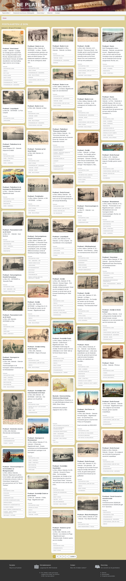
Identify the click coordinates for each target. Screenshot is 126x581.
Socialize (12, 565)
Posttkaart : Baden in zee (36, 46)
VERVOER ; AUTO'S (57, 499)
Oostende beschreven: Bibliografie (23, 13)
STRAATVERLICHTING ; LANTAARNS (111, 471)
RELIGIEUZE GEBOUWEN (84, 435)
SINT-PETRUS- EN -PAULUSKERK (85, 433)
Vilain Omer (55, 442)
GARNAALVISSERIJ (8, 502)
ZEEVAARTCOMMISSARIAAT (84, 269)
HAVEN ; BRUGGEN (82, 267)
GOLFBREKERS (81, 490)
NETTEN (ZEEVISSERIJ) (108, 377)
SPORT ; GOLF (31, 410)
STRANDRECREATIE (8, 80)
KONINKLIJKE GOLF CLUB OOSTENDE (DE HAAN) (37, 407)
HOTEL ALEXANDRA (82, 320)
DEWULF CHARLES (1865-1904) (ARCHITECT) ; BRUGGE (35, 278)
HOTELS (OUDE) (7, 75)
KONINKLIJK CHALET (33, 507)
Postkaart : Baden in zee (35, 106)
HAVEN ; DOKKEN (82, 220)
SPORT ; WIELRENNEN (58, 433)
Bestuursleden (105, 574)
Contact (57, 13)
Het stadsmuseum (45, 565)
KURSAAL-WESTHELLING (59, 210)
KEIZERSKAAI (81, 262)
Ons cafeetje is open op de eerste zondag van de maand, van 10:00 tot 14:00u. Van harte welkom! (50, 574)
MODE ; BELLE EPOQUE (33, 75)
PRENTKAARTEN (107, 512)
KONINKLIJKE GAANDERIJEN (60, 492)
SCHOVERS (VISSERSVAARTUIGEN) (12, 500)
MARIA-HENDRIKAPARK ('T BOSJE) (86, 526)
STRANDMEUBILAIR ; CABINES (60, 372)
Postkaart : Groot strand (10, 48)
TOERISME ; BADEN (33, 170)
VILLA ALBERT (81, 181)
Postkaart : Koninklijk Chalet (62, 338)
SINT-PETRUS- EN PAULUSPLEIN (85, 437)
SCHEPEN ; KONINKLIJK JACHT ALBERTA (87, 383)
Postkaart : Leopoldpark (10, 108)
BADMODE (30, 77)
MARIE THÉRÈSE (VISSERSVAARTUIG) (12, 509)
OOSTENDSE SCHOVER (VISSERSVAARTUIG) (58, 166)
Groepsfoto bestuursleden (108, 576)
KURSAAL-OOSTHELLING (59, 310)
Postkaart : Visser (108, 363)
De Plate (29, 4)
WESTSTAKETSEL (7, 201)
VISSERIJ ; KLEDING (8, 443)
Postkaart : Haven (83, 344)
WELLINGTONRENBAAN (58, 501)
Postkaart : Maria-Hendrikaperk (87, 514)
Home (4, 18)
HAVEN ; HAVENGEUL (8, 246)
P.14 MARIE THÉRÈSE (8, 507)
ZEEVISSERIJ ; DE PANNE (9, 515)
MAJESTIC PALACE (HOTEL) (84, 177)
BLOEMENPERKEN (107, 424)
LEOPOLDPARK (7, 120)
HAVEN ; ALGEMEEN (82, 369)
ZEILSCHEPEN (7, 248)
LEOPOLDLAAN (106, 466)
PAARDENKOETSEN (32, 412)
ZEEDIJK (5, 70)
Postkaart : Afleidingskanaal (86, 246)
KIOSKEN (55, 255)
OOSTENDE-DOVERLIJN (58, 158)
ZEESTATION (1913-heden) (109, 130)
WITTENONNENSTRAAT (33, 267)
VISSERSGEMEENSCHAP (9, 440)
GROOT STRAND (7, 77)
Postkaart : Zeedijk (34, 302)
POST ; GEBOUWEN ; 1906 (10, 289)
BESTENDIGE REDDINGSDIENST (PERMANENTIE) (110, 281)
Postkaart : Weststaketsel (110, 201)
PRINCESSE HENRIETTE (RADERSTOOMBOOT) (59, 150)
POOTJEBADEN (31, 210)
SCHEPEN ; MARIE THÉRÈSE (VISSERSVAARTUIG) (10, 512)
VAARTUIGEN (7, 331)
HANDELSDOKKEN (82, 265)
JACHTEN (80, 385)
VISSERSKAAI (7, 495)
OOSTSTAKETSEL (7, 384)
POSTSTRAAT (31, 272)
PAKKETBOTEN (7, 160)
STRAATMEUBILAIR (32, 274)
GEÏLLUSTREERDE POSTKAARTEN (61, 425)
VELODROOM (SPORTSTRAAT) (60, 431)
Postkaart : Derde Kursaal (61, 192)
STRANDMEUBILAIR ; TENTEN (10, 82)
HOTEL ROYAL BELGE (58, 305)
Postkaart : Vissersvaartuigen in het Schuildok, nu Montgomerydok (13, 469)
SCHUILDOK (6, 493)
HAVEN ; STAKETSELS (8, 158)
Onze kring (40, 13)
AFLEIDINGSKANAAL (83, 260)
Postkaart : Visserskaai (109, 257)
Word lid (49, 13)
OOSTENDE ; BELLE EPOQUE (60, 312)
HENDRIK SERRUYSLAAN (9, 291)
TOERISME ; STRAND (33, 167)
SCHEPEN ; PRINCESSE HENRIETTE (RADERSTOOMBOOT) (61, 153)
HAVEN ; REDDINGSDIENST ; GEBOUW (112, 283)
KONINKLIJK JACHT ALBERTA (85, 380)
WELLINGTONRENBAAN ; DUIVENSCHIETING (59, 428)
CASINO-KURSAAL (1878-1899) (35, 125)
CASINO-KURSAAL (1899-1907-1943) (36, 79)
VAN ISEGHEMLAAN (57, 213)
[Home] (9, 5)
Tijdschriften (5, 13)
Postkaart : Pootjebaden (35, 196)
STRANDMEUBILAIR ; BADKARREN (11, 84)
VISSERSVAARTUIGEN (9, 497)
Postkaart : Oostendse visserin (13, 429)
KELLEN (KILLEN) (57, 367)
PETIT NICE (6, 73)
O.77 (54, 163)
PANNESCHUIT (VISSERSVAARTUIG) (12, 504)
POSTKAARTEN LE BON (9, 68)
